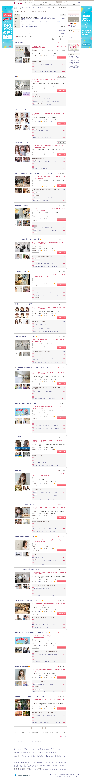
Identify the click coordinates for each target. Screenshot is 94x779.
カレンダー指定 (56, 21)
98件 (52, 548)
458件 (52, 483)
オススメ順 (29, 33)
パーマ (56, 749)
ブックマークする (62, 42)
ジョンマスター (24, 755)
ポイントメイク (21, 756)
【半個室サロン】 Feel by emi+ (22, 205)
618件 (39, 677)
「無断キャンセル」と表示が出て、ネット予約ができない (74, 67)
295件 (52, 218)
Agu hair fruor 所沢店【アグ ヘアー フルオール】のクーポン (42, 256)
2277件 (39, 449)
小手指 (60, 765)
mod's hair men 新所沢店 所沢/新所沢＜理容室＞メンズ (29, 569)
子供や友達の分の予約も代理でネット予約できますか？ (74, 63)
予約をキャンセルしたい (73, 65)
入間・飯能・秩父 (36, 18)
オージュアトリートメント (50, 753)
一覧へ (64, 61)
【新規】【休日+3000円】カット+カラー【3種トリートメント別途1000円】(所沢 (46, 428)
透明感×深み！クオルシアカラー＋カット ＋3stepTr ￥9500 (42, 627)
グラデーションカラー (18, 748)
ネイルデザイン (71, 38)
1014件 (52, 55)
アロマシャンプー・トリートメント (19, 753)
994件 (52, 611)
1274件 (39, 186)
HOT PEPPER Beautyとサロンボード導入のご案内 (55, 774)
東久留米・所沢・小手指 (26, 18)
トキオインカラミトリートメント (60, 753)
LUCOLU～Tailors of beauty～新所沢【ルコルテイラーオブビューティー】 (33, 173)
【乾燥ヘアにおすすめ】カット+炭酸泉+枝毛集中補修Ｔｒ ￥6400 (43, 715)
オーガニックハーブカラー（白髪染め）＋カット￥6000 (41, 292)
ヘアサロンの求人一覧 (62, 30)
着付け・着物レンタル (28, 756)
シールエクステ (17, 752)
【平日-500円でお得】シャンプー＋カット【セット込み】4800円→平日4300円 (45, 101)
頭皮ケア (31, 753)
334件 (39, 88)
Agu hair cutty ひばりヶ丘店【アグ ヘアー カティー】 (28, 600)
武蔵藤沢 (21, 766)
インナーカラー (30, 748)
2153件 (39, 381)
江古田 (41, 765)
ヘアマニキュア (28, 749)
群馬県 (22, 741)
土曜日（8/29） (41, 21)
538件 (52, 381)
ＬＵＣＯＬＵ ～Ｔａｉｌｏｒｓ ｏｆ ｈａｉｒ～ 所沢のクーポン (44, 712)
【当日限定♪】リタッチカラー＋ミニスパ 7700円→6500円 (42, 684)
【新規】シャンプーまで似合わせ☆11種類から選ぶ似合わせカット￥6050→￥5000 (43, 359)
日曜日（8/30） (49, 21)
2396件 (39, 611)
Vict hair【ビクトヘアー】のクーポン (38, 127)
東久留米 (34, 765)
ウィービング (47, 748)
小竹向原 (25, 766)
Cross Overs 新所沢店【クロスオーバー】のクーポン (41, 351)
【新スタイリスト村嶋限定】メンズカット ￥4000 (41, 259)
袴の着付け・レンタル (36, 756)
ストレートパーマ (61, 749)
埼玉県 (25, 741)
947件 (39, 483)
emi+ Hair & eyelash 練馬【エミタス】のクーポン (40, 521)
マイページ (74, 2)
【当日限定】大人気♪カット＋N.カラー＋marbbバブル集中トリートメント (44, 193)
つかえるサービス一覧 (72, 26)
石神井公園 (48, 765)
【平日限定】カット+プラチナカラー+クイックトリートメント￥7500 (44, 161)
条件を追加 (63, 26)
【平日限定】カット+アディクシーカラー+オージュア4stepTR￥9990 (44, 230)
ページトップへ (64, 736)
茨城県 (15, 741)
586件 (52, 581)
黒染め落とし (48, 749)
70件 (39, 515)
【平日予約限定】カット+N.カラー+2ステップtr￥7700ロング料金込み (44, 560)
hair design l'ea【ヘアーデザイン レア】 (25, 536)
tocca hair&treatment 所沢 (21, 666)
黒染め (45, 749)
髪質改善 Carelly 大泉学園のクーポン (38, 158)
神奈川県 (36, 741)
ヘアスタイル (35, 4)
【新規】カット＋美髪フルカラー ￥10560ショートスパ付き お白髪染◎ (45, 362)
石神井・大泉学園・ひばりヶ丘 (54, 17)
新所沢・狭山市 (44, 18)
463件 (39, 218)
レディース (59, 2)
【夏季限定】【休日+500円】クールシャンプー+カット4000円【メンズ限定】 (45, 331)
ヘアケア (31, 752)
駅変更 (23, 19)
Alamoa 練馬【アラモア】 (21, 271)
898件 (52, 677)
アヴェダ (20, 755)
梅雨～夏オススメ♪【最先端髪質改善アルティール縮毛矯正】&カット (44, 398)
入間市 (35, 766)
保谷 (32, 766)
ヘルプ (79, 2)
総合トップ (15, 7)
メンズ (64, 2)
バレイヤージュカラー (53, 748)
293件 (39, 581)
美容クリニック (76, 4)
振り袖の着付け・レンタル (44, 756)
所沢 (14, 765)
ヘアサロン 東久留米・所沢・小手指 (26, 762)
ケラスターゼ (16, 755)
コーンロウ (22, 752)
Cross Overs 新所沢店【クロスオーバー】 (25, 336)
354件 (39, 154)
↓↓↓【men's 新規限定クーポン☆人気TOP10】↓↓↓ (40, 588)
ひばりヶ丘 (25, 765)
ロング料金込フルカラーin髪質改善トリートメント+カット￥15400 (43, 564)
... (48, 728)
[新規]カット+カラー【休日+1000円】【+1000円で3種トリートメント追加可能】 (46, 657)
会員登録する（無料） (74, 15)
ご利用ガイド (77, 776)
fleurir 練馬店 (18, 470)
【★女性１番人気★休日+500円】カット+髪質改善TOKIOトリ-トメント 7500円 (45, 661)
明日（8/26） (34, 21)
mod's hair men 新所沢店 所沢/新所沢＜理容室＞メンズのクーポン (44, 585)
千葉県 (29, 741)
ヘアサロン (28, 4)
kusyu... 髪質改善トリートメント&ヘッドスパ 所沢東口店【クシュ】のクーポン (45, 651)
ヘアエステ (27, 753)
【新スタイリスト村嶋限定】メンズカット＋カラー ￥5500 (42, 263)
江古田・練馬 (44, 17)
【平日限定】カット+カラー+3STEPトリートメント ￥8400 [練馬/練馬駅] (44, 492)
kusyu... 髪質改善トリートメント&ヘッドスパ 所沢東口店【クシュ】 (32, 632)
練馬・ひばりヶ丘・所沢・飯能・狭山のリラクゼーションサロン (45, 769)
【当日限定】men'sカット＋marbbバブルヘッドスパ (41, 200)
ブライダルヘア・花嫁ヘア (53, 755)
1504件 (39, 416)
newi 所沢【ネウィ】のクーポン (37, 61)
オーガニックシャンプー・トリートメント (49, 752)
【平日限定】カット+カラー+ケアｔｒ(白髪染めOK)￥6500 (42, 227)
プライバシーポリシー (69, 776)
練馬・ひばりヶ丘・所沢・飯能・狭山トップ (44, 7)
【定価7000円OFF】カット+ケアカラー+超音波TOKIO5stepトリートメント (45, 465)
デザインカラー (24, 748)
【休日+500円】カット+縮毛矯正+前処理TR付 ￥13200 (41, 324)
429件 (52, 88)
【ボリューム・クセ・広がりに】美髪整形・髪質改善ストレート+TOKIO (44, 98)
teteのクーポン (34, 94)
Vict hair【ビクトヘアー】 (21, 109)
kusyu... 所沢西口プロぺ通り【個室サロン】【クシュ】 (28, 403)
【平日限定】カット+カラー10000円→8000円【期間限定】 (42, 104)
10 (46, 728)
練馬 (17, 765)
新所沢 (44, 765)
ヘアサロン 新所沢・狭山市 (48, 762)
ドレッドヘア (26, 752)
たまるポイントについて (73, 25)
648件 (52, 121)
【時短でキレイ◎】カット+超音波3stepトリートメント (41, 462)
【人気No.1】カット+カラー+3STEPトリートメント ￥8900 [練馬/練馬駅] (44, 499)
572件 (52, 315)
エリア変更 (62, 18)
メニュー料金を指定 (25, 26)
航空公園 (30, 765)
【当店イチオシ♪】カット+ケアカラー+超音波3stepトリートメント (43, 458)
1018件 (52, 645)
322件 (52, 515)
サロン (70, 33)
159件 (52, 708)
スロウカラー (23, 749)
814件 (52, 250)
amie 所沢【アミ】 (19, 437)
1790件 (52, 449)
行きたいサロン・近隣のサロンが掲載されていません (74, 58)
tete (16, 76)
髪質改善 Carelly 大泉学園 (21, 142)
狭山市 (29, 766)
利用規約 (64, 776)
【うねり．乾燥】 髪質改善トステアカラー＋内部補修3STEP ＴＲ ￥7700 (45, 528)
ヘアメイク (60, 755)
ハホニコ (29, 755)
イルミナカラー (41, 748)
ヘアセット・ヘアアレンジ (36, 755)
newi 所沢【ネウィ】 (20, 42)
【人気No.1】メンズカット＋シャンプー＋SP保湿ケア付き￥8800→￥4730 (45, 591)
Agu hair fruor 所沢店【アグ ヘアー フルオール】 (27, 239)
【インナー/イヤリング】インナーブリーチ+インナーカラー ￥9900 (44, 531)
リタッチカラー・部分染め (35, 749)
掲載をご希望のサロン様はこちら (72, 774)
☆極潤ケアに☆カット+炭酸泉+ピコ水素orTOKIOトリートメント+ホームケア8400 (46, 722)
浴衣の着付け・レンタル (53, 756)
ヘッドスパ (40, 752)
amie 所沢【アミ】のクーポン (37, 455)
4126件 (39, 645)
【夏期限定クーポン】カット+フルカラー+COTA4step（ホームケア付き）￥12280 (46, 691)
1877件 (52, 416)
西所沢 (56, 765)
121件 (52, 283)
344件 (39, 121)
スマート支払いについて (73, 56)
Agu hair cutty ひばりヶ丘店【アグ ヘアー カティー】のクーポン (43, 617)
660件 (39, 708)
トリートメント (35, 752)
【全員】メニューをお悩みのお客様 (38, 354)
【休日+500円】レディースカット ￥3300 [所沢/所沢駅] (41, 328)
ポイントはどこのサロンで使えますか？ (74, 61)
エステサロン (68, 4)
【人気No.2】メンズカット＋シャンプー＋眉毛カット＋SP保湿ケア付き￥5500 (45, 595)
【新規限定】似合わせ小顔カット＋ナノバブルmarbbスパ (42, 391)
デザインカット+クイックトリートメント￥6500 (40, 168)
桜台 (37, 765)
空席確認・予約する (61, 57)
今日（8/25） (28, 21)
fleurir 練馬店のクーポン (36, 489)
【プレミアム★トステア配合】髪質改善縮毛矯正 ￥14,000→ (42, 64)
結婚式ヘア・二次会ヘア (44, 755)
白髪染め (52, 749)
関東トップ (34, 7)
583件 (39, 250)
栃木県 (18, 741)
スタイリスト (71, 34)
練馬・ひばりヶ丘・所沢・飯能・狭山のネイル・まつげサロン (23, 769)
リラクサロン (60, 4)
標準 (19, 33)
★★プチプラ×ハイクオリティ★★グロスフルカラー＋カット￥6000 (43, 624)
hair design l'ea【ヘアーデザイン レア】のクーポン (41, 554)
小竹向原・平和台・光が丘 (53, 18)
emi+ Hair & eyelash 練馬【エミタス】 (24, 504)
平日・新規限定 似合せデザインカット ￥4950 (40, 130)
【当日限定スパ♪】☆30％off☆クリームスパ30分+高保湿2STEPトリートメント (45, 687)
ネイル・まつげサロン (44, 4)
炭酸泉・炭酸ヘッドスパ (37, 753)
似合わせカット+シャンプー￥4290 (38, 557)
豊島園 (17, 766)
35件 (39, 283)
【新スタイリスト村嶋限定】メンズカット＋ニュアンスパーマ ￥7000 (44, 266)
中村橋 (53, 765)
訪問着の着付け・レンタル (61, 756)
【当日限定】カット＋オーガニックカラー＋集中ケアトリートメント (44, 197)
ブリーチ (41, 749)
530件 (39, 548)
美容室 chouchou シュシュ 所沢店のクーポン (40, 321)
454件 (39, 55)
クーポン (70, 36)
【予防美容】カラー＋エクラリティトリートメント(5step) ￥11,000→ (44, 71)
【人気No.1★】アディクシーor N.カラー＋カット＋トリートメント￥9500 (45, 295)
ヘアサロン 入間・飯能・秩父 (38, 762)
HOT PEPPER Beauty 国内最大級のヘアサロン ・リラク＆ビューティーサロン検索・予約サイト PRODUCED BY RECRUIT (18, 3)
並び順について (64, 33)
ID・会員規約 (59, 776)
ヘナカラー (59, 748)
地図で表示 (64, 39)
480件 (52, 154)
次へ (64, 36)
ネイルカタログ (52, 4)
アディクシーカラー (17, 749)
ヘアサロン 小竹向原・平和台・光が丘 (60, 762)
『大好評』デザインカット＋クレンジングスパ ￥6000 (41, 137)
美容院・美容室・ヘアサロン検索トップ (25, 7)
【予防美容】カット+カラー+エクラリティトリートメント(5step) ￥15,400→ (45, 67)
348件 (52, 186)
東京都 (33, 741)
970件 (39, 315)
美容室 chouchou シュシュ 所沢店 (23, 304)
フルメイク (16, 756)
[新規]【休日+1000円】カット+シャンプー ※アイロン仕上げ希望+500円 (44, 654)
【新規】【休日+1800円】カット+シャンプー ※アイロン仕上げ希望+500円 (45, 425)
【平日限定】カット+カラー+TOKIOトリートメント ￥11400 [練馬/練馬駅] (44, 495)
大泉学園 (21, 765)
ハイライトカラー (36, 748)
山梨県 (40, 741)
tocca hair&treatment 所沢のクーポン (38, 681)
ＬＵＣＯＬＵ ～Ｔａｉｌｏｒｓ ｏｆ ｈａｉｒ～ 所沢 (29, 696)
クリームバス (43, 753)
